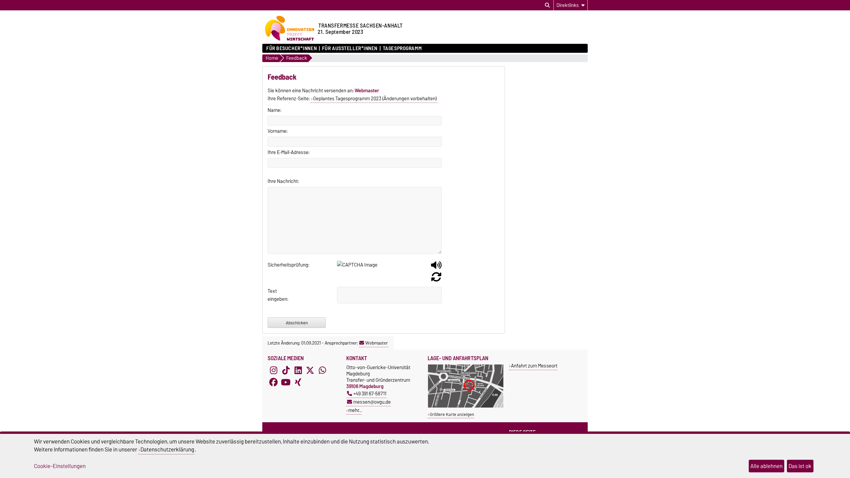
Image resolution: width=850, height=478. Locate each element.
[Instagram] (274, 370)
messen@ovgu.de (372, 402)
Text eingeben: (276, 295)
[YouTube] (286, 382)
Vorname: (278, 131)
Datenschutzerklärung (167, 449)
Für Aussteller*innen (350, 48)
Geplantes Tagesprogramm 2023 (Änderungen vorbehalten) (375, 99)
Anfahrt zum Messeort (534, 365)
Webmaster (376, 343)
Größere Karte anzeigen (452, 414)
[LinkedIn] (298, 370)
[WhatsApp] (322, 370)
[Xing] (298, 382)
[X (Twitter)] (310, 370)
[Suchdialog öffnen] (547, 5)
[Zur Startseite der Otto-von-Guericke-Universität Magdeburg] (289, 40)
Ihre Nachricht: (283, 181)
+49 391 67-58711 (369, 393)
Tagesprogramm (402, 48)
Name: (274, 110)
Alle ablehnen (766, 466)
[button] (436, 268)
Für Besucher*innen (291, 48)
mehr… (355, 410)
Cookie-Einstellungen (60, 466)
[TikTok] (286, 370)
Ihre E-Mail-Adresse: (288, 152)
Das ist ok (800, 466)
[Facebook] (274, 382)
